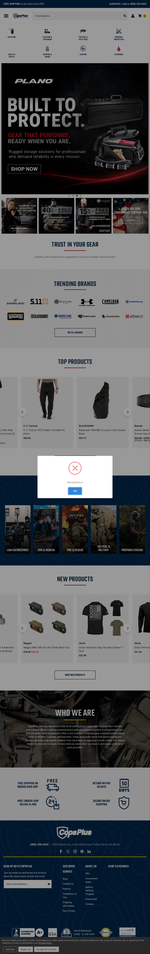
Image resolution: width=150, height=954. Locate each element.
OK (75, 490)
